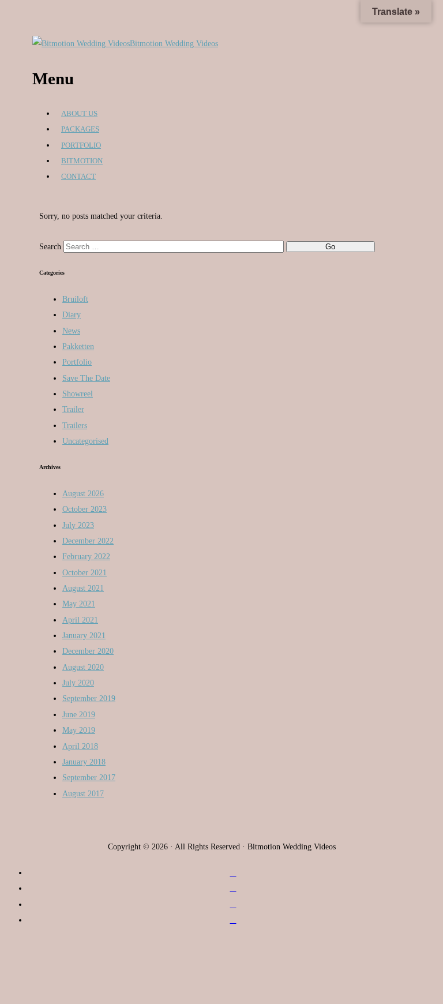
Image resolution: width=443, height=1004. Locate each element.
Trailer (73, 409)
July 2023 (78, 525)
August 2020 (83, 667)
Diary (71, 314)
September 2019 (88, 698)
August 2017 (83, 793)
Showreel (77, 393)
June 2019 (78, 714)
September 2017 (88, 777)
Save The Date (86, 378)
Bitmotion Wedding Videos (174, 43)
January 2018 (84, 761)
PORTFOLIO (81, 145)
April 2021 (80, 619)
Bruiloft (75, 299)
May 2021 (78, 603)
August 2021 (83, 588)
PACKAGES (80, 129)
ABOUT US (79, 113)
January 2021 (84, 635)
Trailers (74, 425)
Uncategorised (85, 440)
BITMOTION (82, 160)
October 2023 (84, 509)
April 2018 (80, 746)
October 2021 (84, 572)
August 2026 (83, 493)
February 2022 (86, 556)
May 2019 (78, 730)
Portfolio (77, 361)
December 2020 (88, 650)
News (71, 330)
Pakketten (78, 346)
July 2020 (78, 682)
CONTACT (78, 176)
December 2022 (88, 540)
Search (50, 246)
